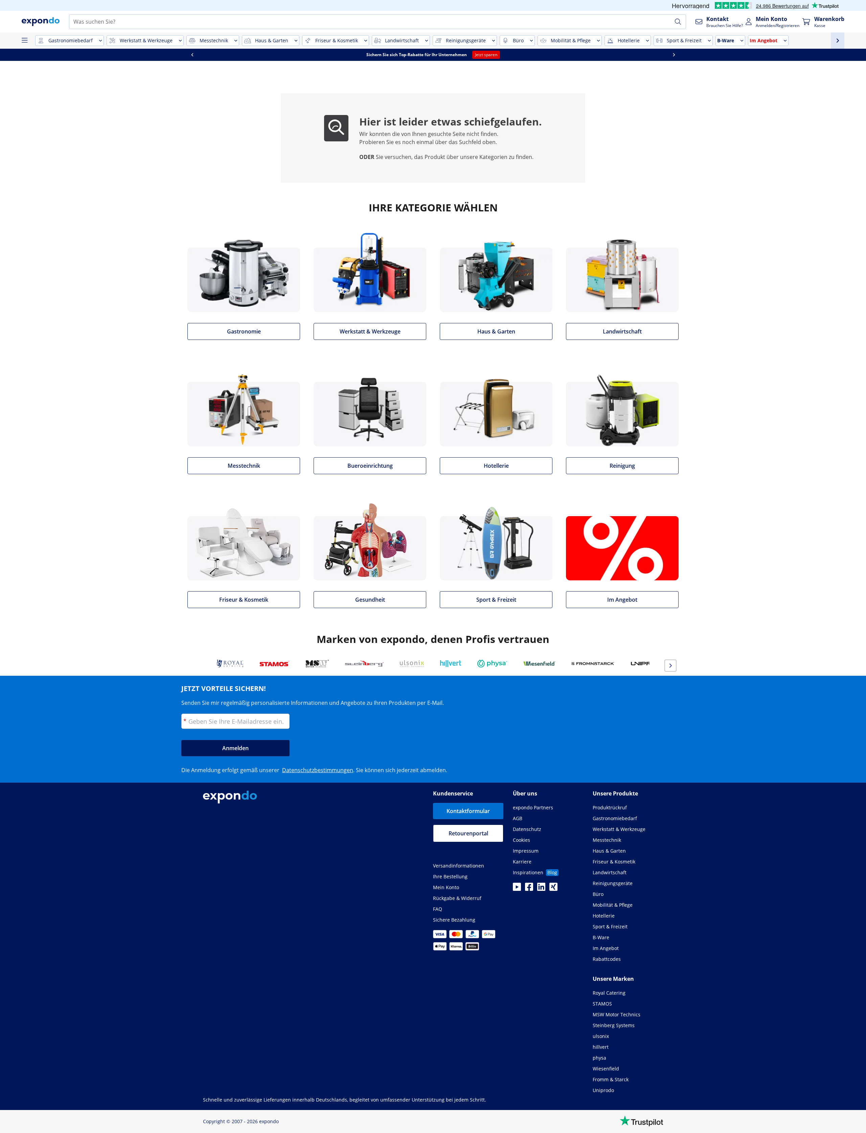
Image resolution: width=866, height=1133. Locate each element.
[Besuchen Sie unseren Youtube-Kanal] (517, 889)
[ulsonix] (412, 664)
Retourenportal (468, 833)
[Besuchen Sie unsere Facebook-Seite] (529, 889)
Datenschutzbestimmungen (317, 770)
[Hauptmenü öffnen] (24, 41)
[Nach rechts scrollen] (674, 54)
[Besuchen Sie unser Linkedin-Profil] (541, 889)
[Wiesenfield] (539, 664)
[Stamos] (274, 664)
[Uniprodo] (649, 664)
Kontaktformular (468, 811)
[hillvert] (450, 664)
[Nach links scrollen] (192, 54)
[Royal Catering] (229, 664)
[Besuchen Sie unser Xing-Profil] (553, 889)
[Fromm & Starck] (593, 664)
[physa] (492, 664)
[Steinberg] (364, 664)
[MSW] (317, 664)
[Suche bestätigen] (678, 21)
